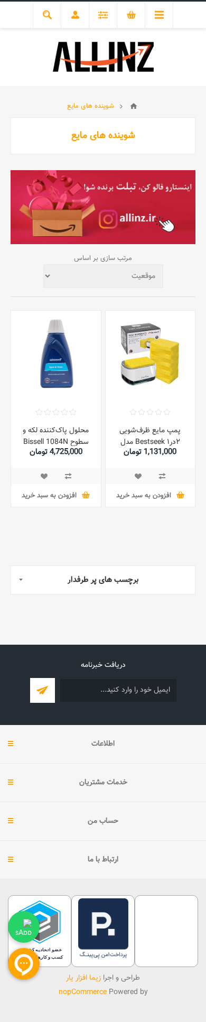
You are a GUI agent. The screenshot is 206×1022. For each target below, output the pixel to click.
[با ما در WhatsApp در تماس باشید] (24, 927)
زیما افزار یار (83, 978)
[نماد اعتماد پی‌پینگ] (103, 957)
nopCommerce (83, 992)
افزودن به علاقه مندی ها (138, 476)
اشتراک (42, 690)
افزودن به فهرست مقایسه (162, 476)
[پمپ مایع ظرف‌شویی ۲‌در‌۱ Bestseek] (150, 356)
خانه (133, 106)
